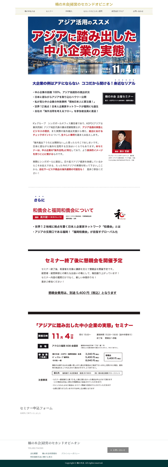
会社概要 (34, 453)
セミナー (49, 11)
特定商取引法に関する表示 (41, 457)
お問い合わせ (138, 11)
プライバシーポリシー (70, 453)
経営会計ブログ (118, 11)
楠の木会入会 (30, 11)
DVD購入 (69, 11)
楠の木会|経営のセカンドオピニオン (84, 4)
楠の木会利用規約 (49, 453)
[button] (118, 450)
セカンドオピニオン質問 (92, 11)
